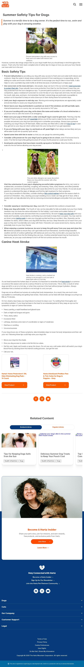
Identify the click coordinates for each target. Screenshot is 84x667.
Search (74, 4)
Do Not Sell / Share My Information (42, 651)
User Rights (42, 648)
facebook (36, 591)
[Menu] (80, 4)
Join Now (42, 542)
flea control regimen (51, 193)
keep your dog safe (67, 214)
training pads (20, 218)
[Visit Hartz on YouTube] (48, 398)
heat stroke (65, 282)
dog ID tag (71, 124)
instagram (42, 591)
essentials (33, 119)
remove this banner (68, 663)
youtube (48, 591)
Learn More (42, 548)
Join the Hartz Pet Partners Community (42, 583)
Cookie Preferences (42, 645)
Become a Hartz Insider (42, 577)
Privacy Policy (42, 642)
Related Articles (26, 427)
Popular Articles (58, 427)
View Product (9, 385)
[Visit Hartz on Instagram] (42, 398)
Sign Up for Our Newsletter (42, 580)
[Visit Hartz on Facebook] (35, 398)
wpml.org (27, 663)
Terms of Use (42, 639)
